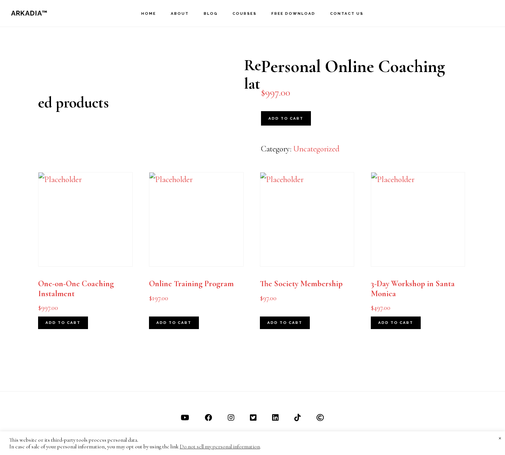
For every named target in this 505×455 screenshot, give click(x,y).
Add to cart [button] (63, 323)
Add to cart (286, 118)
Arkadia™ (29, 13)
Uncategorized (316, 149)
